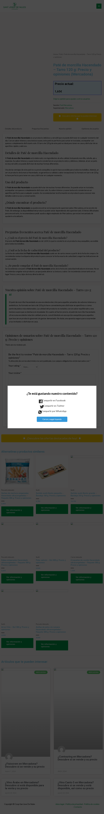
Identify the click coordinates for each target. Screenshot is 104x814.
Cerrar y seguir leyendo (52, 419)
